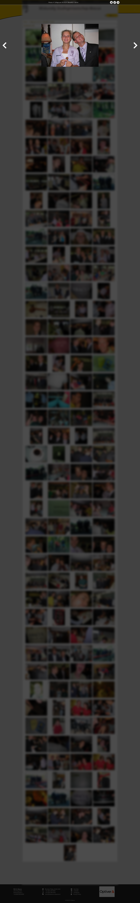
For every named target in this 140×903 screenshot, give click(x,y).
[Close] (118, 2)
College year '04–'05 (60, 2)
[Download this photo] (111, 2)
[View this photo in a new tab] (114, 2)
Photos (50, 2)
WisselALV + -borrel (73, 2)
